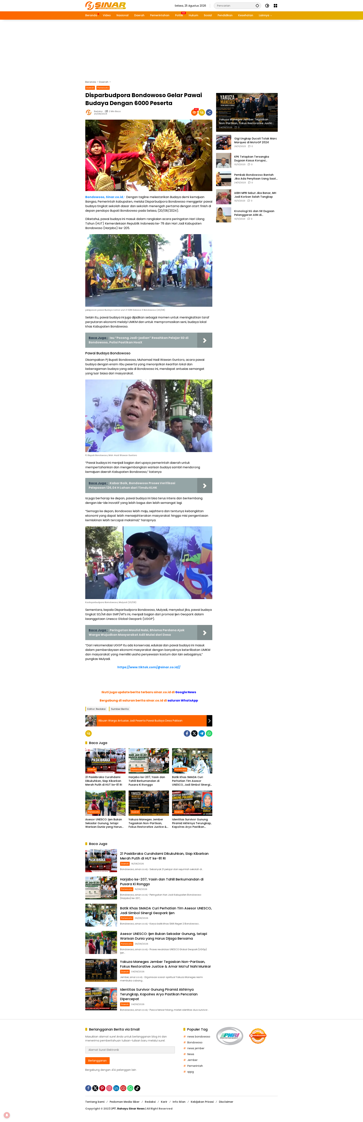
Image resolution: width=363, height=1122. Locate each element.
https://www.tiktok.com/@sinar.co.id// (148, 667)
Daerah (90, 87)
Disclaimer (226, 1102)
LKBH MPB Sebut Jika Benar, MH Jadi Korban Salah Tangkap (255, 195)
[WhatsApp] (209, 733)
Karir (164, 1102)
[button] (257, 5)
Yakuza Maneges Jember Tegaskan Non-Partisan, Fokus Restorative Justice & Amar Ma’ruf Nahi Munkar (148, 823)
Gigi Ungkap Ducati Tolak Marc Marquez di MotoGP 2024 (255, 140)
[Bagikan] (209, 112)
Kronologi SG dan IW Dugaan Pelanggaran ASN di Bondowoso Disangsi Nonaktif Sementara (255, 213)
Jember (192, 1060)
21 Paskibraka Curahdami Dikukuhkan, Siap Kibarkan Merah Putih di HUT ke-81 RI (103, 780)
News (190, 1054)
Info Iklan (179, 1102)
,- (105, 197)
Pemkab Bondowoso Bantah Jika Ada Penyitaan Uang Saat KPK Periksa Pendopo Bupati (255, 176)
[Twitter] (194, 733)
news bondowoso (198, 1036)
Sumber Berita (120, 709)
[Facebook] (187, 733)
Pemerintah (195, 1066)
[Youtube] (123, 1088)
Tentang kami (94, 1102)
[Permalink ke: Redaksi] (89, 112)
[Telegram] (202, 733)
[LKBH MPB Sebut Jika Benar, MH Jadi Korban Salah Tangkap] (223, 196)
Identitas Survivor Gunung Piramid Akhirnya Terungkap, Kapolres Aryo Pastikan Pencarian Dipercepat (191, 823)
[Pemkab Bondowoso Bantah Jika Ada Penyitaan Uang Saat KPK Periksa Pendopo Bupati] (223, 178)
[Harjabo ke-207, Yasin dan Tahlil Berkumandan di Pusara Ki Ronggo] (149, 761)
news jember (195, 1048)
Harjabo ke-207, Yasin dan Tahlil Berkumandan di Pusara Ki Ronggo (147, 780)
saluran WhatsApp (183, 700)
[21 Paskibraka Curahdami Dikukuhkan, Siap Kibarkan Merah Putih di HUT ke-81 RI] (105, 761)
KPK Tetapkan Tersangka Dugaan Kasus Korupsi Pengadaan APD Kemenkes (252, 158)
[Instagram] (109, 1088)
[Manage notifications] (7, 1115)
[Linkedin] (116, 1088)
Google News (185, 692)
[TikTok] (137, 1088)
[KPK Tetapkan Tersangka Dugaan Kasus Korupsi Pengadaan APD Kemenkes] (223, 160)
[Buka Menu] (275, 5)
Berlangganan (97, 1060)
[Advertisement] (181, 48)
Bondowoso (194, 1042)
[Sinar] (105, 5)
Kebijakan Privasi (202, 1102)
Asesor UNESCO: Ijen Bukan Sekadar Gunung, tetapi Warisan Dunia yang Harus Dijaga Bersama (103, 823)
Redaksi (98, 111)
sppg (190, 1072)
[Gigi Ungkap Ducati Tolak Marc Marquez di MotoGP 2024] (223, 142)
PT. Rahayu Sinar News (128, 1108)
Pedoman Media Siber (125, 1102)
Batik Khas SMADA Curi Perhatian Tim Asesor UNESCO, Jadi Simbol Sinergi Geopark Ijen (191, 781)
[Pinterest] (102, 1088)
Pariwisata (103, 87)
